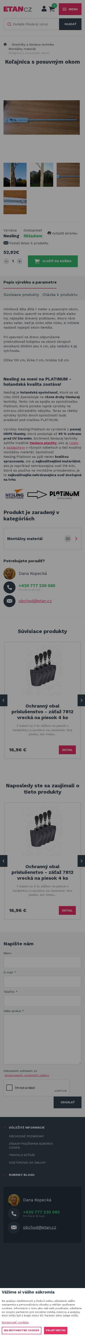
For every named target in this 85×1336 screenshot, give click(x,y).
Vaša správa (13, 1011)
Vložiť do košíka (56, 261)
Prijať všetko (56, 1330)
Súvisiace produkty (21, 294)
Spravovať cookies (15, 1322)
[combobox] (31, 24)
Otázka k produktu (60, 294)
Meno (7, 953)
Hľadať (70, 24)
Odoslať (68, 1102)
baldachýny (16, 448)
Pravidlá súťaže (22, 1155)
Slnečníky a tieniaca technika (33, 44)
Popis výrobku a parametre (30, 282)
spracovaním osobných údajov (27, 1075)
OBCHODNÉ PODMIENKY (26, 1136)
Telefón (10, 991)
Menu (73, 9)
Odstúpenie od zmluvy (27, 1162)
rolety (74, 443)
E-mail (9, 972)
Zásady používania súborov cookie (31, 1145)
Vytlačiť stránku (64, 233)
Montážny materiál (22, 49)
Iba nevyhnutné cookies (21, 1330)
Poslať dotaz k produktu (28, 243)
